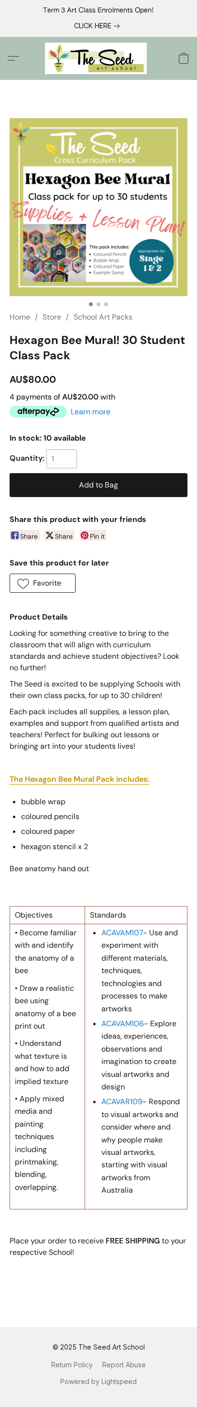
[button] (99, 58)
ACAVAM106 (122, 1024)
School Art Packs (103, 317)
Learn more (90, 412)
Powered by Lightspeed (98, 1381)
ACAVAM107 (122, 933)
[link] (98, 26)
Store (52, 317)
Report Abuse (124, 1365)
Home (20, 317)
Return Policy (72, 1365)
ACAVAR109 (121, 1102)
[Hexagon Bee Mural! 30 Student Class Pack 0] (98, 207)
